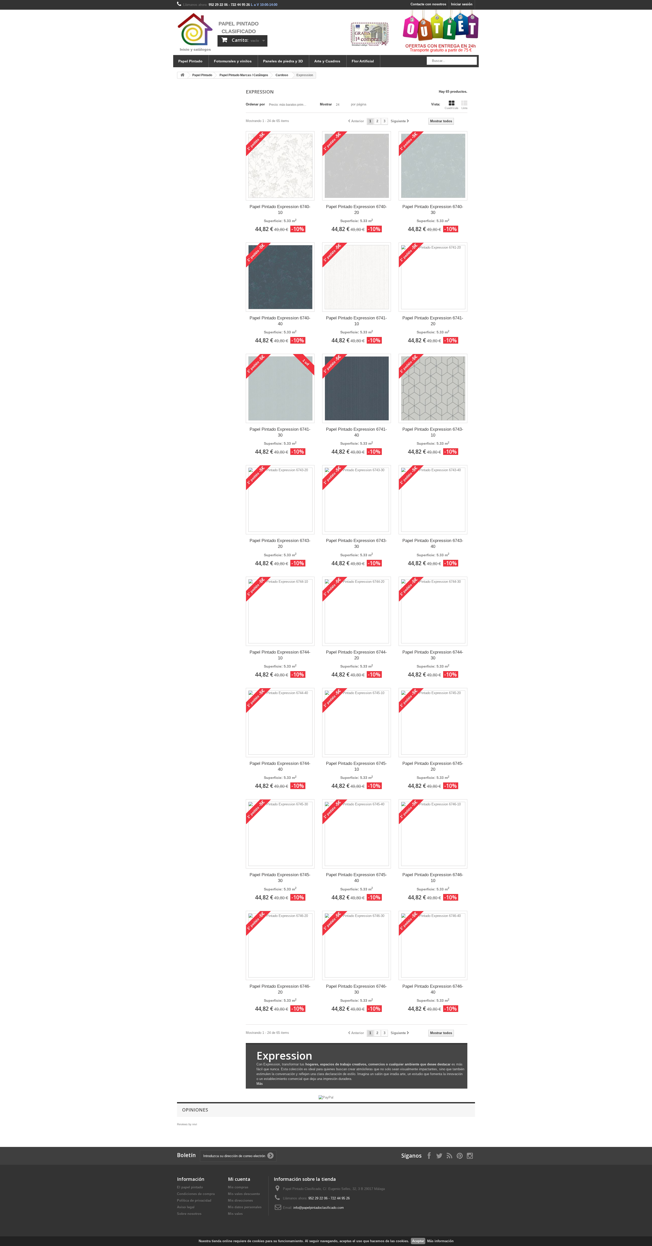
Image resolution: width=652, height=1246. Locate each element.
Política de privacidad (194, 1200)
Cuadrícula (451, 108)
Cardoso (282, 75)
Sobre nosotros (189, 1214)
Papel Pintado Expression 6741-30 (280, 432)
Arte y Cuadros (327, 61)
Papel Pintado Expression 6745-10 (356, 766)
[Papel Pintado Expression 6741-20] (433, 277)
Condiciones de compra (196, 1194)
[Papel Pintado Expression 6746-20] (280, 945)
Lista (464, 108)
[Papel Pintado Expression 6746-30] (357, 945)
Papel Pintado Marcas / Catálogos (244, 75)
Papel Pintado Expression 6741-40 (356, 432)
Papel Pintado (190, 61)
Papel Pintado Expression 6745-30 (280, 877)
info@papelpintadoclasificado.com (318, 1208)
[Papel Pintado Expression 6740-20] (357, 166)
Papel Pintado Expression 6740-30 (432, 209)
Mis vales (235, 1214)
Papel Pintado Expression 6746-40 (432, 989)
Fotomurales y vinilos (233, 61)
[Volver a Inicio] (182, 75)
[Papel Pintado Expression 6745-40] (357, 834)
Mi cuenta (239, 1179)
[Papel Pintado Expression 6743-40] (433, 500)
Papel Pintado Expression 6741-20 (432, 321)
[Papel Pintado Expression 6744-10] (280, 611)
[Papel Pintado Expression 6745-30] (280, 834)
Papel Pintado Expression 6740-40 (280, 321)
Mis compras (238, 1187)
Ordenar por (255, 104)
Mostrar (326, 104)
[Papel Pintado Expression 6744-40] (280, 722)
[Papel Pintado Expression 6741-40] (357, 388)
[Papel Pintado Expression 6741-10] (357, 277)
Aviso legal (186, 1207)
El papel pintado (190, 1187)
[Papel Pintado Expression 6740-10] (280, 166)
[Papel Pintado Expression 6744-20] (357, 611)
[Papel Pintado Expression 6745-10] (357, 722)
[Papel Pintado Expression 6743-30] (357, 500)
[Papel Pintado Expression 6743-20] (280, 500)
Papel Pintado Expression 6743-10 (432, 432)
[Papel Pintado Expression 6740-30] (433, 166)
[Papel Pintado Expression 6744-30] (433, 611)
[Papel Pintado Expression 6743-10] (433, 388)
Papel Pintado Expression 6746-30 (356, 989)
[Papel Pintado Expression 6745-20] (433, 722)
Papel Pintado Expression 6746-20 (280, 989)
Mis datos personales (245, 1207)
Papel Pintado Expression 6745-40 (356, 877)
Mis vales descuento (244, 1194)
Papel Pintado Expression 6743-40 (432, 543)
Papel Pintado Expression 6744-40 (280, 766)
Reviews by (187, 1124)
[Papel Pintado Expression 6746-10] (433, 834)
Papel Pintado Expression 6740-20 (356, 209)
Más (259, 1084)
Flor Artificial (363, 61)
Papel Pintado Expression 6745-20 (432, 766)
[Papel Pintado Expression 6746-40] (433, 945)
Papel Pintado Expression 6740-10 (280, 209)
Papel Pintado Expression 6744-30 (432, 655)
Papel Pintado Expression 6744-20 (356, 655)
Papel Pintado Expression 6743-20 (280, 543)
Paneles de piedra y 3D (283, 61)
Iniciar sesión (461, 4)
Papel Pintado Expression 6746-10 (432, 877)
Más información (440, 1241)
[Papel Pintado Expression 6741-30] (280, 388)
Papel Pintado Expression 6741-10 (356, 321)
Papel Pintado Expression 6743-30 (356, 543)
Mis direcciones (240, 1200)
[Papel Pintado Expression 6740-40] (280, 277)
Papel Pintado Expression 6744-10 (280, 655)
